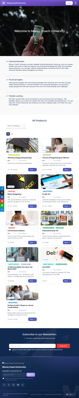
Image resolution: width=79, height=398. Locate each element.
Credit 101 (46, 194)
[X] (9, 385)
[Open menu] (75, 3)
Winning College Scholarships (20, 158)
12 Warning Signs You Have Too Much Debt (20, 268)
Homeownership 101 (50, 231)
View (31, 169)
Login (69, 3)
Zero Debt (46, 267)
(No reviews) (22, 160)
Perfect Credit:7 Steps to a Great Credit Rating (20, 306)
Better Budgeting (14, 194)
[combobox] (16, 127)
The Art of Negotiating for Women (55, 158)
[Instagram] (13, 385)
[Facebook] (4, 385)
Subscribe (31, 375)
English (71, 394)
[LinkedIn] (22, 385)
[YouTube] (18, 385)
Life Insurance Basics (16, 231)
